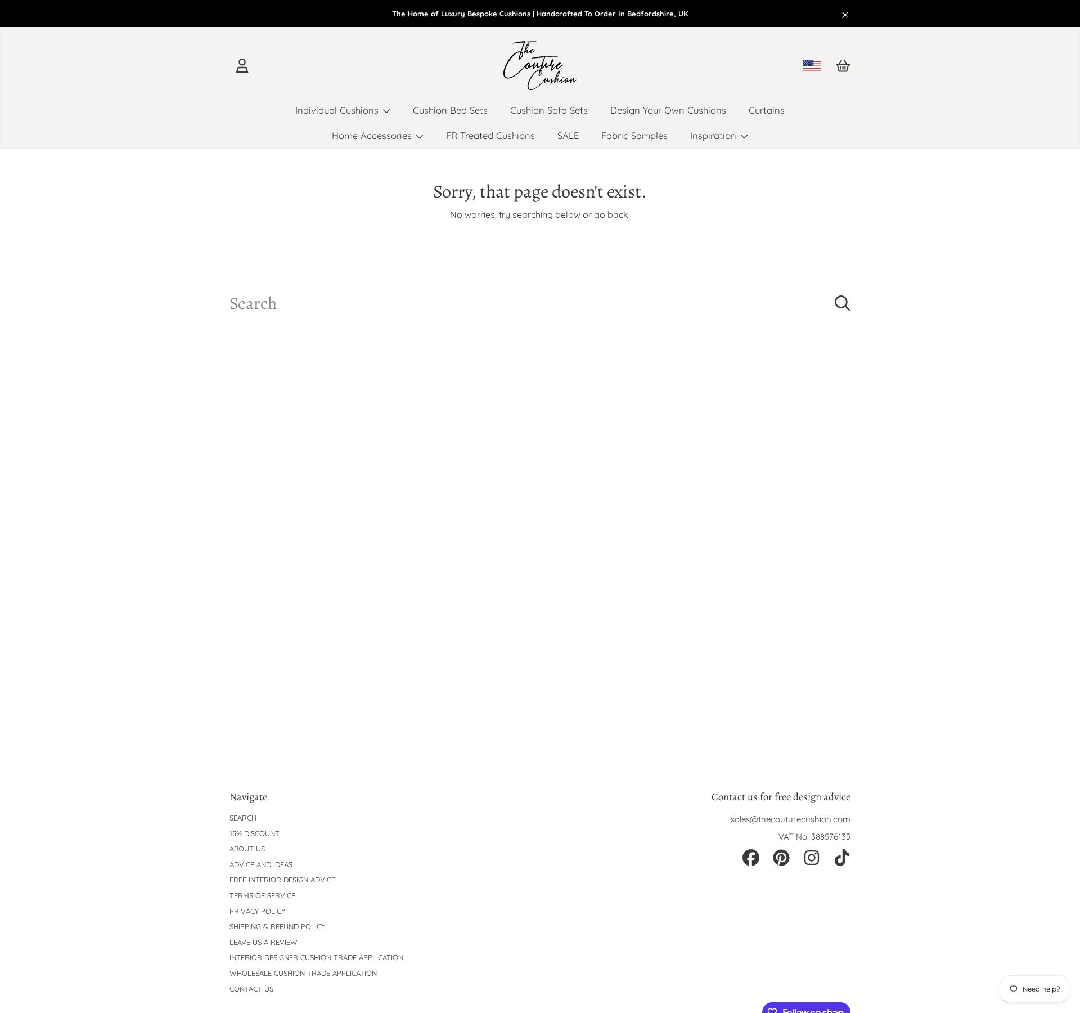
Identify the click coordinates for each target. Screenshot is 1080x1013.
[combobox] (540, 303)
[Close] (845, 15)
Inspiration (714, 135)
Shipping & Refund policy (277, 926)
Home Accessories (373, 135)
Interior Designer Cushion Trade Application (316, 957)
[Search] (842, 303)
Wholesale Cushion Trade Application (303, 973)
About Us (247, 848)
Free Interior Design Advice (282, 879)
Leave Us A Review (264, 942)
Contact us (251, 988)
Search (243, 817)
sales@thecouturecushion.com (790, 819)
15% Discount (255, 833)
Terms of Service (262, 895)
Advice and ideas (261, 864)
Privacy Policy (257, 911)
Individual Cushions (338, 110)
